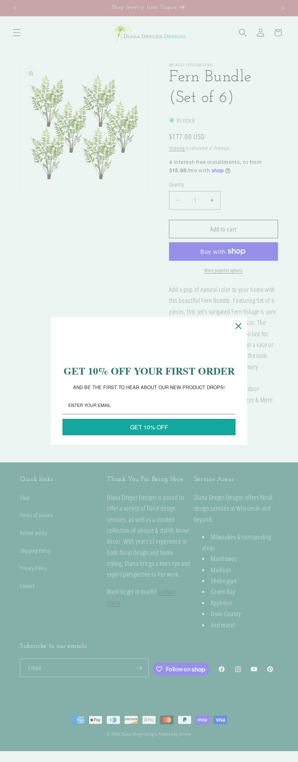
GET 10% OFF (149, 427)
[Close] (238, 326)
